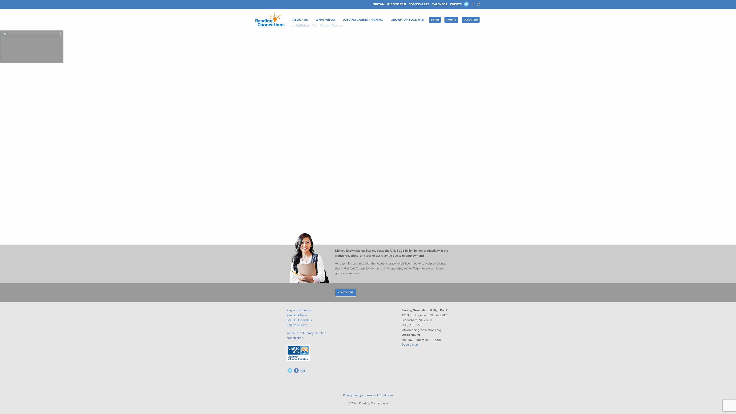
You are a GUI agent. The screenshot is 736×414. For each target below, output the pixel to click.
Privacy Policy (352, 395)
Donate (451, 19)
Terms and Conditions (378, 395)
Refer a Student (297, 325)
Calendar (440, 4)
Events (456, 4)
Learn (435, 19)
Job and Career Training (363, 20)
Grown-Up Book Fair (389, 4)
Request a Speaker (299, 310)
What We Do (325, 20)
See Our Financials (299, 320)
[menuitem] (301, 20)
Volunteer (471, 19)
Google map (410, 345)
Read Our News (297, 315)
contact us (345, 292)
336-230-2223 (419, 4)
